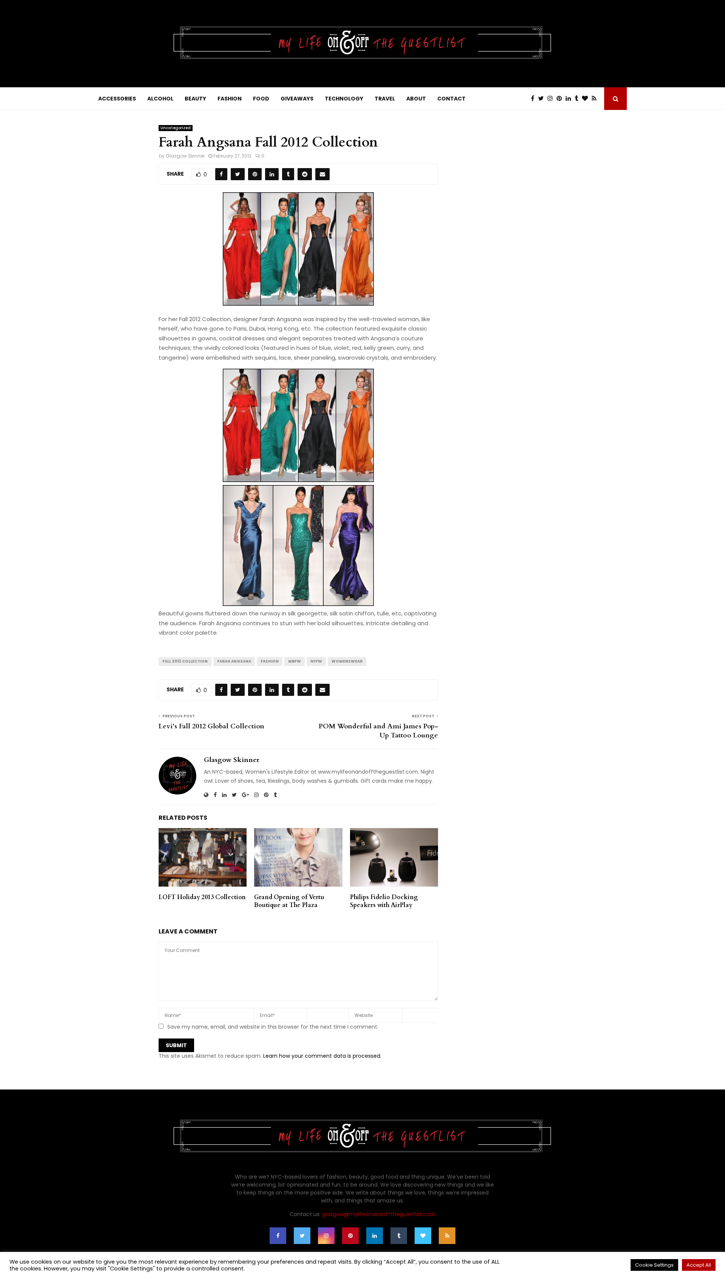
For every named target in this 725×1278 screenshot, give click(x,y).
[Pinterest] (561, 98)
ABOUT (416, 98)
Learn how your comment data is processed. (322, 1056)
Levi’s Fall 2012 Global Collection (211, 726)
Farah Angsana (234, 661)
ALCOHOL (160, 98)
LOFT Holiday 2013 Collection (202, 897)
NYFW (316, 661)
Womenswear (347, 661)
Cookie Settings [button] (654, 1265)
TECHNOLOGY (344, 98)
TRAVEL (385, 98)
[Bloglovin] (587, 98)
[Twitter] (543, 98)
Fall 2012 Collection (185, 661)
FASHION (230, 98)
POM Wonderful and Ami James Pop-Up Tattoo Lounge (378, 731)
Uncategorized (175, 128)
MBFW (294, 661)
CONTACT (451, 98)
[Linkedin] (570, 98)
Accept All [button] (698, 1265)
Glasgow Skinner (185, 156)
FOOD (261, 98)
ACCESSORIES (117, 98)
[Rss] (596, 98)
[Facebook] (534, 98)
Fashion (270, 661)
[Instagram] (552, 98)
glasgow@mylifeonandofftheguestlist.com (378, 1214)
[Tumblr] (578, 98)
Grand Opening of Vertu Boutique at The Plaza (289, 901)
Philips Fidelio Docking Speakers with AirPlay (384, 901)
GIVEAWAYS (297, 98)
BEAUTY (195, 98)
